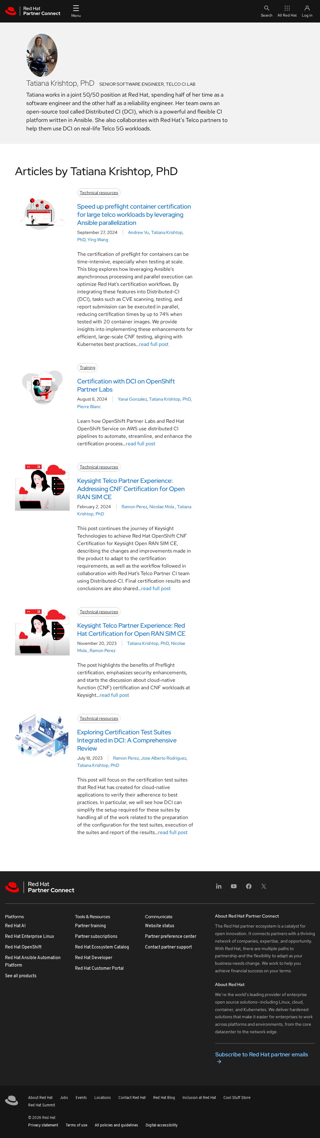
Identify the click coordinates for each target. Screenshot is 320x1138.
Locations (102, 1098)
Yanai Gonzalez (132, 399)
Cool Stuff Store (236, 1098)
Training (87, 367)
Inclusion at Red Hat (199, 1098)
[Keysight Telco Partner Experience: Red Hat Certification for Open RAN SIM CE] (42, 631)
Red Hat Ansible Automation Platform (33, 962)
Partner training (90, 926)
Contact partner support (168, 947)
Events (81, 1098)
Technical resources (99, 192)
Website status (159, 926)
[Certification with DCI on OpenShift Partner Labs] (42, 387)
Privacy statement (43, 1125)
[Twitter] (264, 888)
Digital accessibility (162, 1125)
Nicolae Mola (162, 506)
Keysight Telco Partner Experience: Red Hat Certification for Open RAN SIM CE (131, 629)
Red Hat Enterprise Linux (29, 936)
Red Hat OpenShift (23, 947)
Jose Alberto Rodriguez (163, 758)
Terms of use (76, 1125)
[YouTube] (234, 888)
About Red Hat (40, 1098)
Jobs (64, 1098)
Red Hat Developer (93, 958)
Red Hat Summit (41, 1105)
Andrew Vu (138, 232)
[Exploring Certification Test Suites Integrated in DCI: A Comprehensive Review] (42, 735)
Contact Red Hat (132, 1098)
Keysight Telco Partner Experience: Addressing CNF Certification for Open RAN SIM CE (131, 489)
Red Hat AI (15, 926)
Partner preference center (170, 936)
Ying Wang (98, 239)
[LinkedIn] (218, 888)
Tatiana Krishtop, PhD (170, 399)
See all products (21, 976)
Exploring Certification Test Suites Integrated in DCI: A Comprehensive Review (127, 740)
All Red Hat (287, 15)
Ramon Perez (134, 506)
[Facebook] (248, 888)
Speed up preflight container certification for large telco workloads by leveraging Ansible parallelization (134, 214)
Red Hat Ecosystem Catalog (102, 947)
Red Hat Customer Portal (99, 968)
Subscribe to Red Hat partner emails (261, 1054)
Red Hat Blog (164, 1098)
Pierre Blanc (89, 406)
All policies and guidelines (116, 1125)
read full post (153, 344)
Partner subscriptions (96, 936)
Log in (307, 15)
